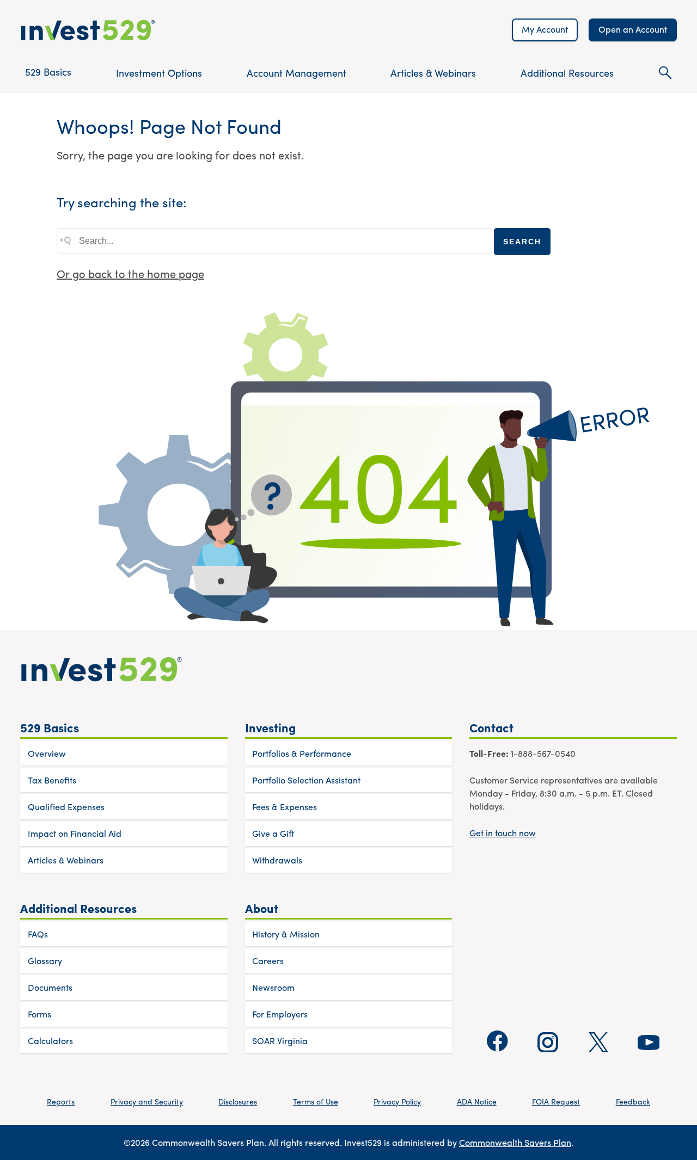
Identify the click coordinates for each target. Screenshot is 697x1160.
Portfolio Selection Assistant (306, 780)
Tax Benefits (52, 780)
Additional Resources (567, 72)
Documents (50, 987)
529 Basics (48, 71)
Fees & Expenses (284, 806)
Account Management (296, 72)
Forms (39, 1014)
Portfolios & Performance (301, 753)
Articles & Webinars (433, 72)
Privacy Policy (397, 1101)
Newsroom (273, 987)
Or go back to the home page (130, 273)
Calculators (50, 1040)
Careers (268, 960)
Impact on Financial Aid (74, 833)
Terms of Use (315, 1101)
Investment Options (159, 72)
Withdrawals (277, 860)
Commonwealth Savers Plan (515, 1142)
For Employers (280, 1014)
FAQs (38, 934)
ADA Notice (477, 1101)
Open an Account (632, 29)
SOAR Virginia (280, 1040)
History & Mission (286, 934)
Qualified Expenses (66, 806)
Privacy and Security (147, 1101)
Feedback (633, 1101)
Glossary (45, 960)
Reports (61, 1101)
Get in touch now (502, 832)
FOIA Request (556, 1101)
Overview (47, 753)
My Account (545, 29)
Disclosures (237, 1101)
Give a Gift (273, 833)
